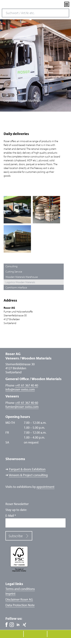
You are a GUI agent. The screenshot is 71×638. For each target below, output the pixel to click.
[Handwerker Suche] (54, 4)
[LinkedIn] (18, 624)
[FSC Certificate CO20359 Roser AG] (35, 558)
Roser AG (15, 4)
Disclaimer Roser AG (19, 599)
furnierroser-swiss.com (22, 407)
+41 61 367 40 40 (26, 385)
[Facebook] (6, 624)
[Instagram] (11, 624)
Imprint (10, 593)
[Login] (60, 4)
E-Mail (10, 516)
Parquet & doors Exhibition (27, 469)
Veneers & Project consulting (28, 475)
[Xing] (24, 624)
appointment (45, 487)
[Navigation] (66, 4)
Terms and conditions (20, 589)
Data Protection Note (20, 605)
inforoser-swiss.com (20, 389)
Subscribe (16, 536)
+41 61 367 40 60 (26, 403)
